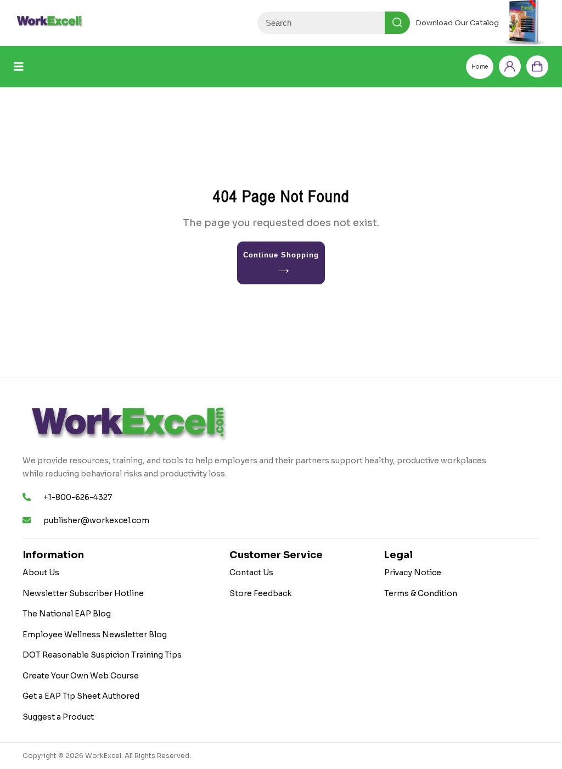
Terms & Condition (420, 593)
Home (479, 66)
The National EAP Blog (67, 614)
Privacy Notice (412, 572)
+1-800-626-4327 (77, 497)
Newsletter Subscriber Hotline (83, 593)
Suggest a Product (58, 717)
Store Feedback (260, 593)
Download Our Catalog (457, 22)
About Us (41, 572)
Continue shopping (281, 255)
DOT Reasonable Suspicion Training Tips (102, 655)
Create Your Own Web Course (81, 676)
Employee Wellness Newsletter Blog (95, 634)
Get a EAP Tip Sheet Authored (81, 696)
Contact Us (251, 572)
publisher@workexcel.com (96, 520)
